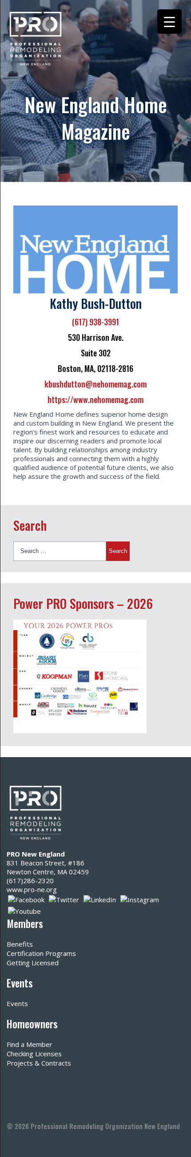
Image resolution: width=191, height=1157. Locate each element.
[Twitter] (64, 898)
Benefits (20, 944)
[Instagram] (139, 898)
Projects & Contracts (39, 1062)
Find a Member (29, 1044)
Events (17, 1003)
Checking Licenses (34, 1053)
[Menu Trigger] (169, 21)
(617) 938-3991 (95, 322)
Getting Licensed (33, 962)
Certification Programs (41, 953)
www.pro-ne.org (32, 889)
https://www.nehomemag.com (95, 399)
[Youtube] (24, 910)
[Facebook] (26, 898)
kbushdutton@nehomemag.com (95, 384)
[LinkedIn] (99, 898)
